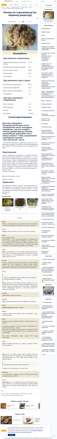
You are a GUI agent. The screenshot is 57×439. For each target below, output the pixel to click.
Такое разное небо (46, 127)
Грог (44, 354)
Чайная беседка (45, 32)
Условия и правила (12, 438)
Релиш (43, 35)
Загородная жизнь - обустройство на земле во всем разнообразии (47, 208)
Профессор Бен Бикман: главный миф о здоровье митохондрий (48, 48)
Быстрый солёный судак (47, 227)
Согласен (11, 435)
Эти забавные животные (47, 110)
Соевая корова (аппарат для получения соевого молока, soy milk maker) (47, 214)
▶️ (19, 21)
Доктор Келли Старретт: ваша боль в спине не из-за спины (48, 172)
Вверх (2, 390)
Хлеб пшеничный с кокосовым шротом (48, 20)
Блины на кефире (47, 275)
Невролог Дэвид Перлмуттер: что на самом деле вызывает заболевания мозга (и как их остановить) (48, 180)
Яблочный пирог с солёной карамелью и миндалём (47, 149)
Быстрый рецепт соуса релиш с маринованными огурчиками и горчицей (48, 345)
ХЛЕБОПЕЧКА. (8, 1)
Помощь (6, 438)
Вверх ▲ (50, 438)
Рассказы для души (46, 104)
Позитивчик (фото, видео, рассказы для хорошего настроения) (47, 132)
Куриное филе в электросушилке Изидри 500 (48, 280)
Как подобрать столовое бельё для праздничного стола (46, 338)
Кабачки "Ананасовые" (49, 259)
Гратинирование (45, 28)
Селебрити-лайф (46, 107)
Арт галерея (44, 123)
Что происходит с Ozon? (47, 219)
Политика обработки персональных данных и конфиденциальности (29, 438)
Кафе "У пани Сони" (46, 100)
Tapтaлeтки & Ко (45, 43)
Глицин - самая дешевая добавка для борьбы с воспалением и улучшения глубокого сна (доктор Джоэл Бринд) (48, 94)
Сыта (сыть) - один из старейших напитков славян (47, 332)
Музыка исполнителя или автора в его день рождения (48, 138)
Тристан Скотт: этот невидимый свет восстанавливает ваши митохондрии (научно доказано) (47, 66)
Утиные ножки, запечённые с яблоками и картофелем (48, 246)
